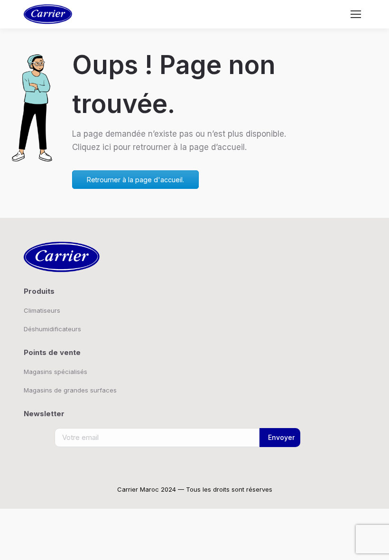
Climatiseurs (42, 310)
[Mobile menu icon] (355, 14)
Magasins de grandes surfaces (70, 390)
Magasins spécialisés (55, 371)
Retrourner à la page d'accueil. (135, 180)
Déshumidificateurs (52, 329)
